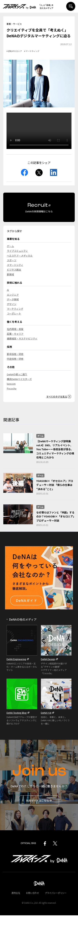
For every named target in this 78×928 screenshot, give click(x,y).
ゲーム (10, 246)
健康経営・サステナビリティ (22, 338)
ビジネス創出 (14, 269)
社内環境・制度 (15, 329)
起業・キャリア (15, 333)
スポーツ (11, 260)
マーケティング (15, 308)
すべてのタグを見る (56, 396)
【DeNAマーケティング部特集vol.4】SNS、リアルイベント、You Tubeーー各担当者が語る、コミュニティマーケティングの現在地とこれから (55, 449)
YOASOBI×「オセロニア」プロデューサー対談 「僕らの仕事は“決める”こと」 (54, 485)
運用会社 (15, 892)
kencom (11, 383)
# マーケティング (31, 51)
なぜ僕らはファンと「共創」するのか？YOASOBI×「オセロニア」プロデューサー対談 (55, 516)
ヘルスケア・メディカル (20, 255)
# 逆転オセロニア (14, 51)
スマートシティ (15, 265)
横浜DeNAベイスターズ (19, 379)
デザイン (11, 304)
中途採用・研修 (15, 358)
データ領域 (13, 299)
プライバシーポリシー (56, 892)
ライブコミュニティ (17, 251)
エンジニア (13, 294)
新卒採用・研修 (15, 354)
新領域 (10, 274)
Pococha (11, 388)
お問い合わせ (32, 892)
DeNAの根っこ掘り (17, 374)
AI (8, 290)
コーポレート (14, 313)
